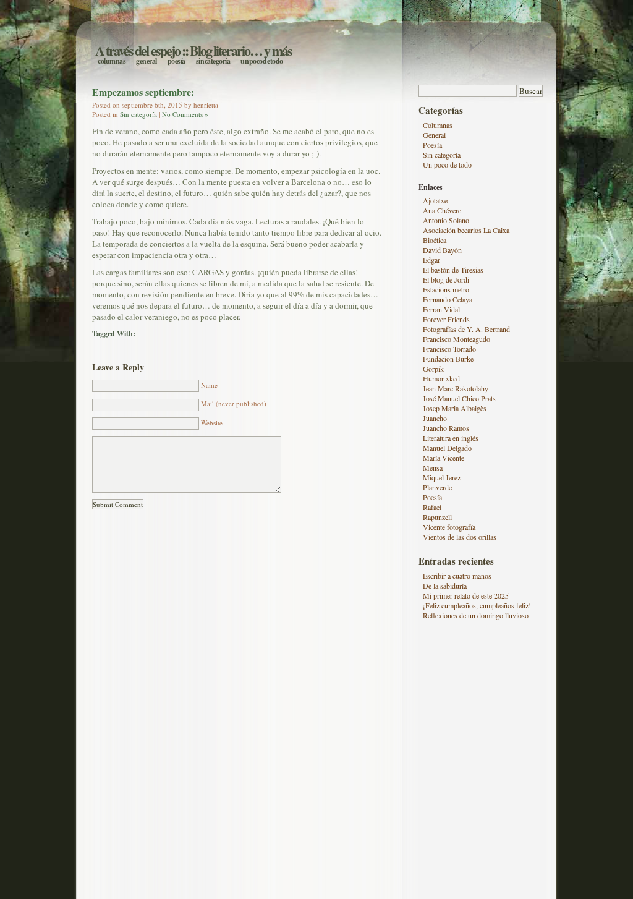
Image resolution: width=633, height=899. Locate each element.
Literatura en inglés (450, 438)
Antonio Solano (446, 220)
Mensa (433, 467)
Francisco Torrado (449, 349)
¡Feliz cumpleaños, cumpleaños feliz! (477, 605)
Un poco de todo (261, 61)
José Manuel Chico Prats (459, 398)
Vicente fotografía (449, 527)
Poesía (176, 61)
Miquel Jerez (442, 477)
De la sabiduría (445, 585)
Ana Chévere (442, 210)
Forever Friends (446, 319)
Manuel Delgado (447, 448)
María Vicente (443, 457)
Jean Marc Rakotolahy (455, 388)
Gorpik (433, 368)
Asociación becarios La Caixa (466, 230)
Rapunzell (437, 517)
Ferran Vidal (441, 309)
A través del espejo (137, 50)
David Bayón (442, 250)
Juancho (435, 418)
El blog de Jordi (446, 279)
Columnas (111, 61)
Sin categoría (213, 61)
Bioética (434, 240)
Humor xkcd (441, 378)
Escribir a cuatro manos (457, 576)
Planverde (437, 487)
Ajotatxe (435, 200)
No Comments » (185, 114)
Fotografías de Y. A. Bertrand (466, 329)
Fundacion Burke (448, 359)
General (146, 61)
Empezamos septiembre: (143, 92)
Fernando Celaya (447, 299)
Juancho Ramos (446, 428)
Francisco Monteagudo (456, 339)
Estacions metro (446, 289)
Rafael (432, 507)
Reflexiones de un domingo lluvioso (476, 615)
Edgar (431, 260)
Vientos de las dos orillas (459, 537)
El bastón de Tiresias (453, 270)
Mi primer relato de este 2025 (466, 595)
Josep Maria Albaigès (454, 408)
